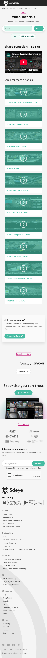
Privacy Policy (35, 468)
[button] (42, 3)
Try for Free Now (23, 392)
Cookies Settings (21, 649)
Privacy (10, 649)
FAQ (15, 36)
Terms (4, 649)
